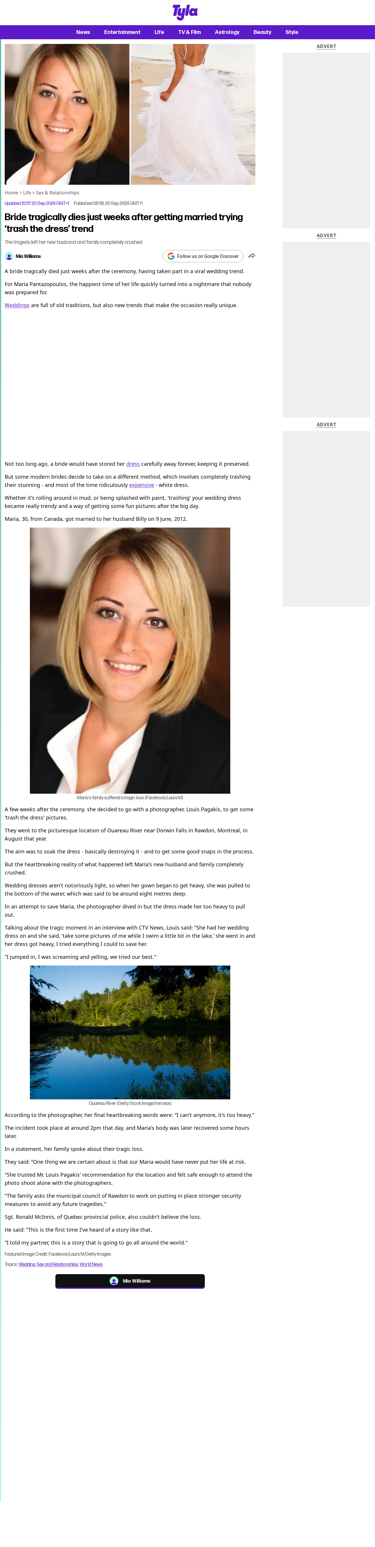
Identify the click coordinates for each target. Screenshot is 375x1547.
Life (159, 32)
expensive (141, 484)
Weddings (17, 305)
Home (11, 192)
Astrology (227, 32)
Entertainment (122, 32)
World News (91, 1264)
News (83, 32)
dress (133, 463)
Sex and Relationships (57, 1264)
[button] (251, 256)
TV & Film (189, 32)
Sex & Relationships (57, 192)
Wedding (27, 1264)
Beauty (263, 32)
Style (292, 32)
